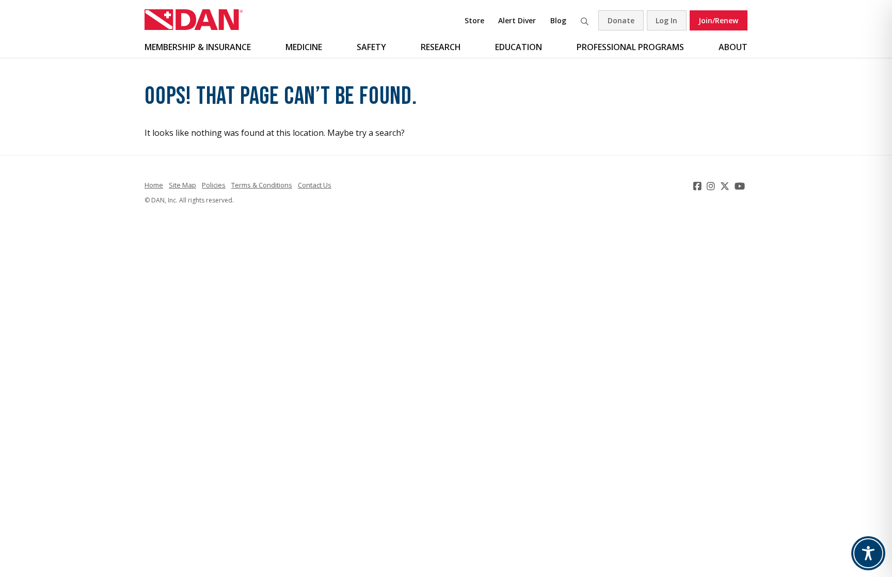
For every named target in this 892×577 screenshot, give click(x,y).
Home (154, 185)
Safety (371, 47)
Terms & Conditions (261, 185)
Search (584, 20)
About (733, 47)
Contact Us (314, 185)
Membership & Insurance (198, 47)
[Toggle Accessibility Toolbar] (868, 553)
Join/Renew (718, 20)
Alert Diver (517, 20)
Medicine (303, 47)
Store (474, 20)
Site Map (182, 185)
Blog (558, 20)
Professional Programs (630, 47)
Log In (666, 20)
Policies (214, 185)
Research (441, 47)
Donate (621, 20)
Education (518, 47)
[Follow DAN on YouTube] (741, 186)
